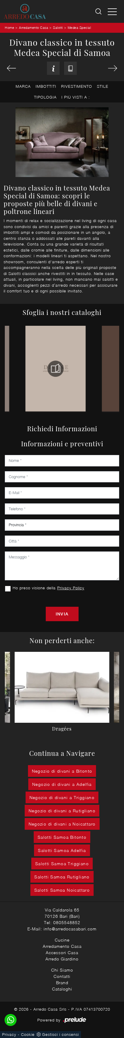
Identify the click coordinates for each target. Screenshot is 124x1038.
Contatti (62, 976)
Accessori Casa (62, 952)
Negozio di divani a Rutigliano (62, 810)
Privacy (9, 1034)
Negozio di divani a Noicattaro (62, 823)
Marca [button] (23, 86)
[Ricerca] (99, 11)
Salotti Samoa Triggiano (62, 863)
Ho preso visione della (48, 587)
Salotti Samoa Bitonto (62, 837)
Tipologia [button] (45, 97)
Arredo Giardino (62, 958)
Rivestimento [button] (76, 86)
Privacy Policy (70, 587)
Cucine (62, 939)
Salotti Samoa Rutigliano (62, 876)
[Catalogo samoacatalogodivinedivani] (55, 369)
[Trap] (11, 68)
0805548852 (66, 922)
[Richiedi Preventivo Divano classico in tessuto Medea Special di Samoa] (53, 68)
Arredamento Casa (33, 27)
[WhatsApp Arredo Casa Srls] (11, 1020)
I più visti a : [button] (75, 97)
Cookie (28, 1034)
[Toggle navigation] (112, 11)
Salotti (58, 27)
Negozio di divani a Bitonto (62, 771)
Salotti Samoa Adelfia (62, 850)
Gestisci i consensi (60, 1034)
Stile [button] (102, 86)
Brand (62, 982)
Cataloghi (62, 988)
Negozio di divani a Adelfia (62, 784)
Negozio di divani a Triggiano (62, 797)
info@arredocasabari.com (70, 928)
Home (9, 27)
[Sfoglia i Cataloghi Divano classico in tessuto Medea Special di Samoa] (70, 68)
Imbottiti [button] (46, 86)
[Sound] (112, 68)
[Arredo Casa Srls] (25, 11)
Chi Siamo (62, 969)
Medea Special (79, 27)
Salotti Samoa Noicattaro (62, 890)
